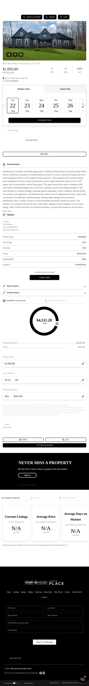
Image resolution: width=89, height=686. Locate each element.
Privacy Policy (54, 683)
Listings (16, 592)
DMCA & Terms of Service (70, 683)
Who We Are (58, 592)
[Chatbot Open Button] (82, 679)
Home (9, 592)
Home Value (48, 592)
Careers (67, 592)
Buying (23, 592)
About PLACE (77, 592)
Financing (38, 592)
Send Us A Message (44, 642)
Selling (30, 592)
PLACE (34, 668)
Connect (44, 597)
